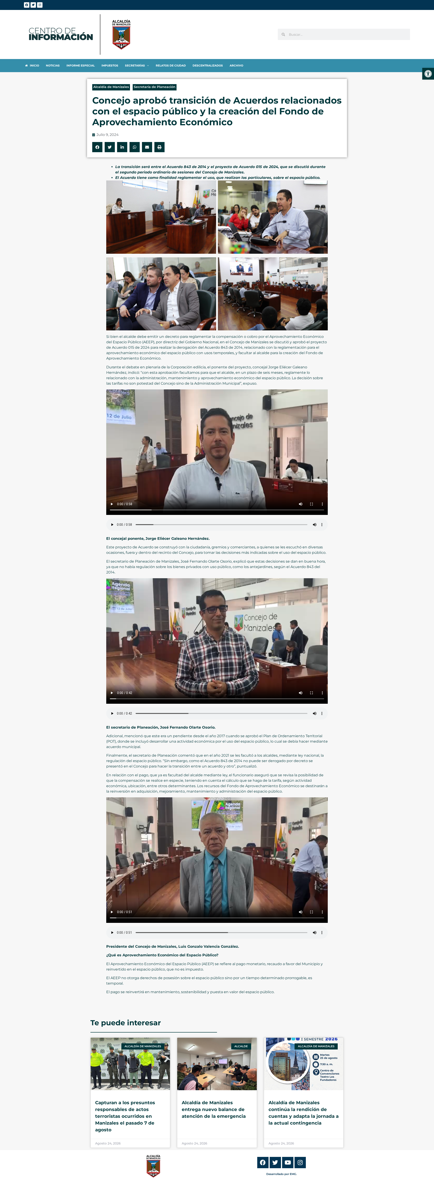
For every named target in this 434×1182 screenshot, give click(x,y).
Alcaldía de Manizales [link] (111, 87)
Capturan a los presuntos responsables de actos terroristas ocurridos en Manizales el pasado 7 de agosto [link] (125, 1116)
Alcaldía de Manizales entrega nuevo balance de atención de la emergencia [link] (214, 1109)
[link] (428, 74)
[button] (97, 147)
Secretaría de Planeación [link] (154, 87)
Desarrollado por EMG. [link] (281, 1174)
